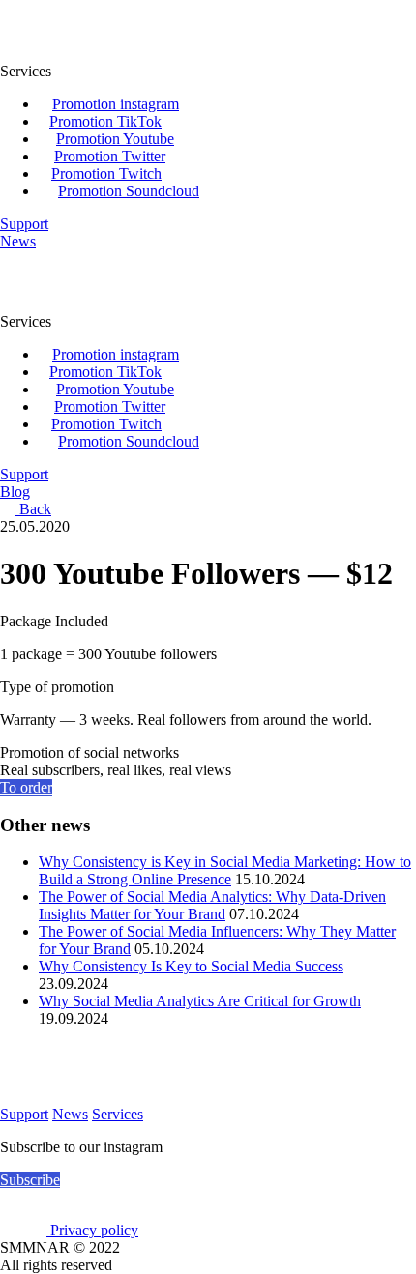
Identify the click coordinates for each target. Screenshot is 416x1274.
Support (24, 1114)
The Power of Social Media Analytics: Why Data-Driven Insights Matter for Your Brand (212, 905)
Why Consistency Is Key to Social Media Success (191, 966)
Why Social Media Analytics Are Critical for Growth (200, 1001)
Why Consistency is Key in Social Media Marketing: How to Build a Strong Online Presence (225, 870)
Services (117, 1114)
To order (26, 787)
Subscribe (30, 1180)
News (70, 1114)
